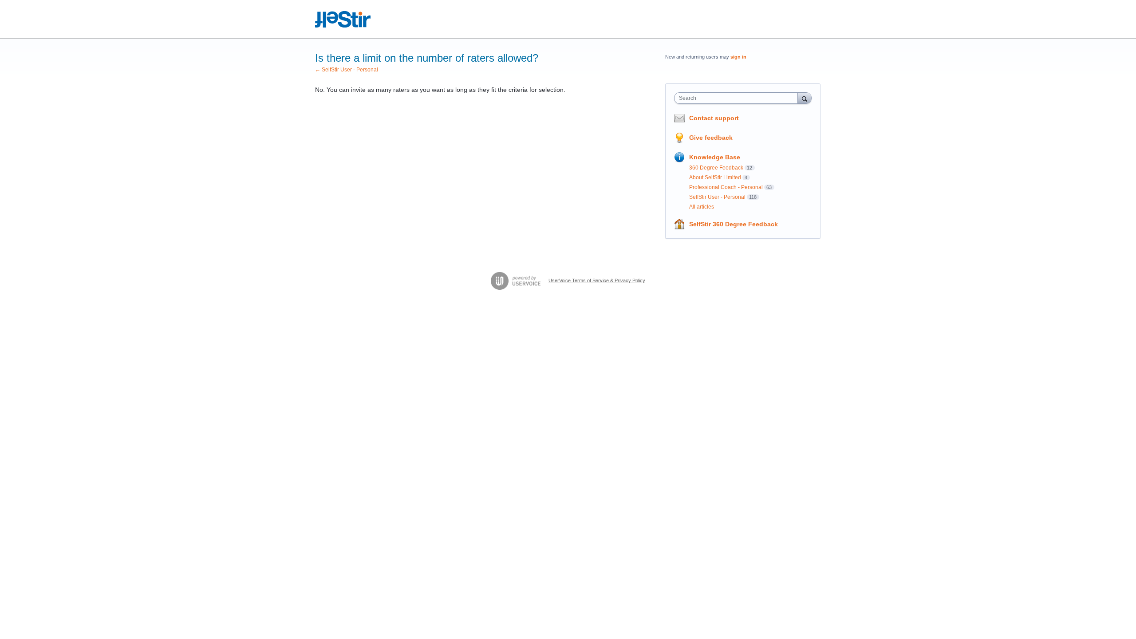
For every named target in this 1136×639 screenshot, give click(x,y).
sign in (738, 56)
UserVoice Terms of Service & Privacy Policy (596, 280)
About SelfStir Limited (715, 177)
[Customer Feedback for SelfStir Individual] (343, 19)
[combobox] (738, 98)
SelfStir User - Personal (717, 197)
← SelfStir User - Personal (346, 70)
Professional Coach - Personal (726, 187)
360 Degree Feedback (716, 168)
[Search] (804, 97)
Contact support (714, 118)
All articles (701, 207)
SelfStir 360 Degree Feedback (733, 224)
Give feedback (711, 137)
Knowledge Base (714, 157)
